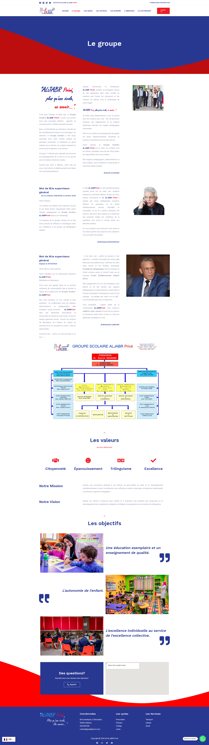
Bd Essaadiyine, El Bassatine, (91, 720)
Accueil (65, 11)
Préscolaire (120, 720)
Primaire (119, 723)
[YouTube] (50, 3)
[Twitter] (47, 3)
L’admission (129, 11)
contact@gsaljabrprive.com (90, 729)
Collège (119, 726)
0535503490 (85, 726)
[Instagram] (43, 3)
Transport (149, 720)
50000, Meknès (86, 723)
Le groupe (76, 11)
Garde (148, 726)
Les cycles (88, 11)
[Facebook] (40, 3)
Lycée (118, 729)
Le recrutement (144, 11)
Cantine (148, 723)
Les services (101, 11)
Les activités (115, 11)
